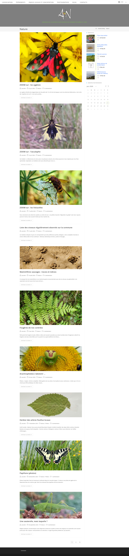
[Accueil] (96, 28)
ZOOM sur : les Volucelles (31, 207)
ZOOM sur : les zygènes (30, 85)
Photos (47, 423)
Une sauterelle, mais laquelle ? (33, 521)
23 (107, 103)
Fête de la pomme (102, 54)
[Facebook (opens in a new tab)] (119, 2)
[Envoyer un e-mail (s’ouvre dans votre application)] (122, 2)
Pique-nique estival (102, 35)
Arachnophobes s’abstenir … (32, 374)
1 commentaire (55, 476)
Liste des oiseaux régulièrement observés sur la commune (46, 227)
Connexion (23, 550)
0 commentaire (48, 88)
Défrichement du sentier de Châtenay (102, 72)
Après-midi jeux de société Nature (102, 64)
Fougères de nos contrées (31, 327)
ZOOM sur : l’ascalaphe (30, 151)
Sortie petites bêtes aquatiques (102, 45)
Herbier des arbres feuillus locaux (35, 420)
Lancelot (23, 88)
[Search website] (126, 2)
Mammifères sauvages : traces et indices (38, 272)
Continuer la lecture (27, 98)
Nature (107, 28)
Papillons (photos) (28, 473)
